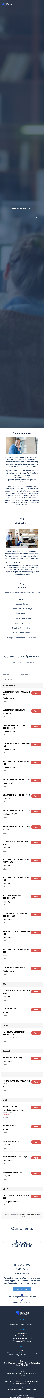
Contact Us (31, 1324)
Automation (22, 1333)
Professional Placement (22, 1341)
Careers (22, 1324)
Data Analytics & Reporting (22, 1338)
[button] (3, 1242)
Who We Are (14, 1324)
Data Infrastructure (22, 1336)
